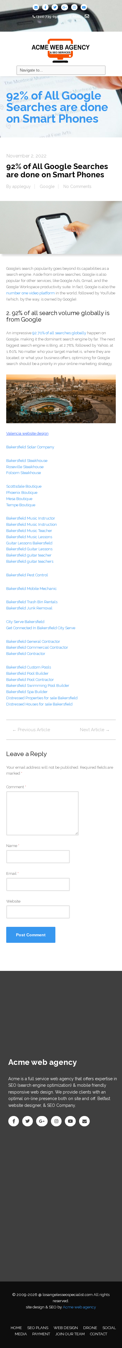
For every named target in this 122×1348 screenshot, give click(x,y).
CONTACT (98, 1334)
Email (12, 873)
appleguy (21, 186)
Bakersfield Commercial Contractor (37, 647)
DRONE (90, 1328)
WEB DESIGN (66, 1328)
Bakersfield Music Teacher (29, 530)
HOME (16, 1328)
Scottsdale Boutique (23, 486)
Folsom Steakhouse (23, 473)
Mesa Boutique (19, 499)
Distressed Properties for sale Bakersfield (42, 698)
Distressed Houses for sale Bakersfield (39, 704)
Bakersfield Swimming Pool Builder (37, 685)
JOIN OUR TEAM (70, 1334)
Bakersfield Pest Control (27, 575)
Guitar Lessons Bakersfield (29, 543)
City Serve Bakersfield (25, 621)
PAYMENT (41, 1334)
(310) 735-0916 (48, 17)
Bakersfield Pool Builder (27, 673)
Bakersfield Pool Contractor (30, 679)
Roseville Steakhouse (25, 467)
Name (12, 845)
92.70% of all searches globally (59, 333)
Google (47, 186)
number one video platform (30, 293)
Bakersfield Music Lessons (29, 537)
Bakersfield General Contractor (33, 641)
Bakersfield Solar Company (30, 447)
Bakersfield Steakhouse (26, 460)
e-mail (76, 17)
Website (13, 901)
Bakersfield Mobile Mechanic (31, 588)
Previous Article (31, 729)
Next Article (95, 729)
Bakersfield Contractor (25, 653)
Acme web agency (79, 1307)
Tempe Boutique (20, 505)
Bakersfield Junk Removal (29, 608)
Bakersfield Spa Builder (27, 692)
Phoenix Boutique (21, 492)
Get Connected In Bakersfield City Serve (40, 628)
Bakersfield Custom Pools (28, 667)
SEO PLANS (37, 1328)
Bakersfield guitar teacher (29, 555)
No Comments (77, 186)
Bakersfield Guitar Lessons (29, 549)
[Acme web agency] (61, 48)
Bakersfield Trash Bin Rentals (31, 602)
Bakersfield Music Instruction (31, 524)
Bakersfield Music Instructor (30, 518)
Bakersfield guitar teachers (29, 561)
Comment (16, 787)
